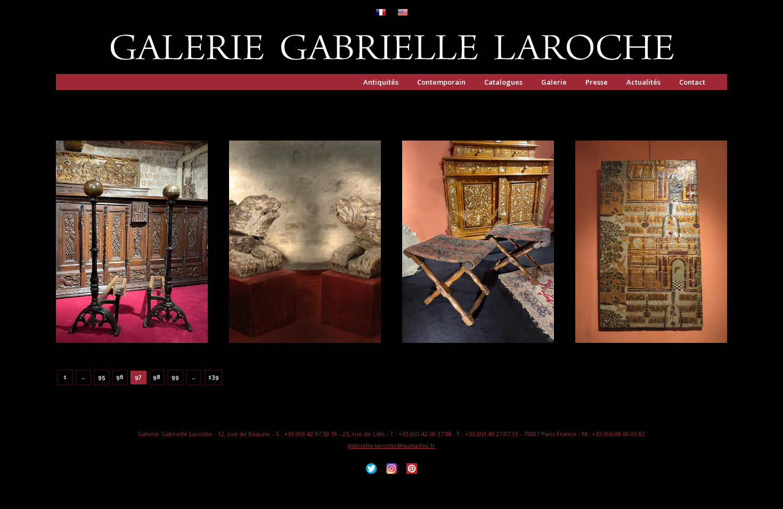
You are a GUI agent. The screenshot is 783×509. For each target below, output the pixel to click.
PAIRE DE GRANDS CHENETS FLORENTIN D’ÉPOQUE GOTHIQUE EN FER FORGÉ (132, 254)
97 (138, 377)
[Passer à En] (402, 13)
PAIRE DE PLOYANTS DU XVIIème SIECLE (478, 254)
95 (101, 377)
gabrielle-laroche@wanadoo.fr (391, 445)
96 (120, 377)
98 (156, 377)
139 (213, 377)
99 (175, 377)
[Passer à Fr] (381, 13)
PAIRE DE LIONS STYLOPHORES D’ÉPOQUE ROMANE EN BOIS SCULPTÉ (305, 254)
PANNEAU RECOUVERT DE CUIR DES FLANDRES (651, 254)
